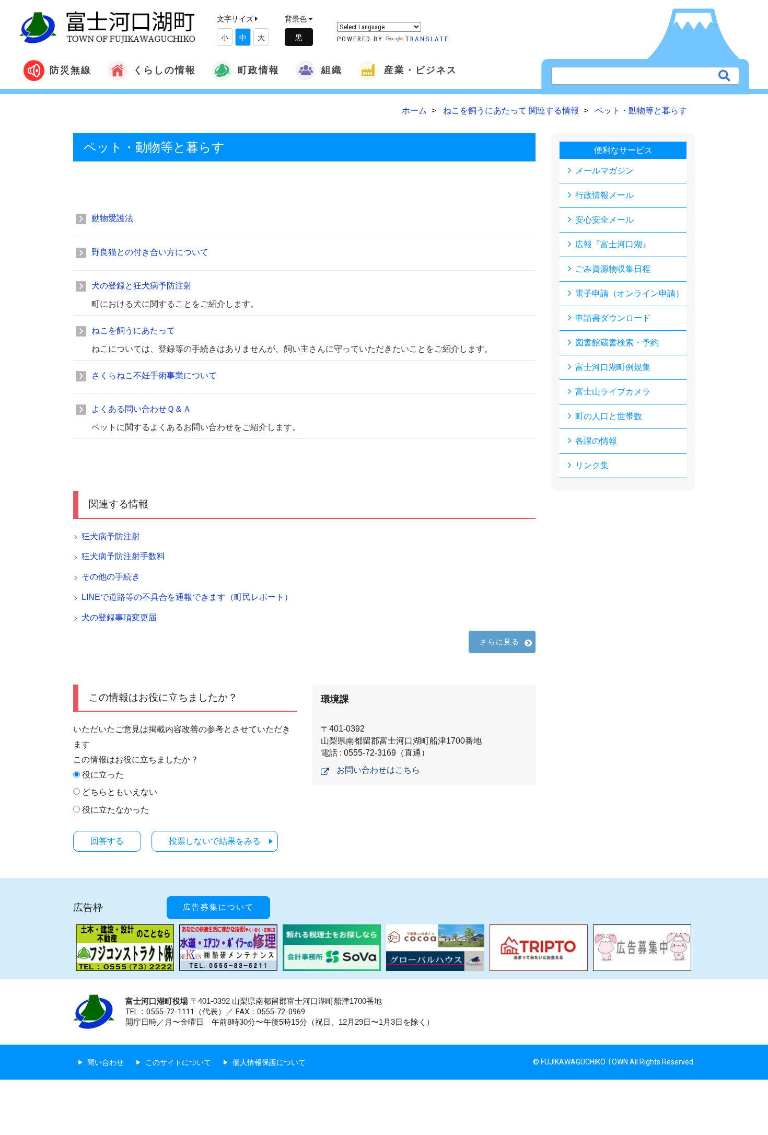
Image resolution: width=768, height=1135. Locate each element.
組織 (331, 69)
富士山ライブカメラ (612, 391)
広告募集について (218, 907)
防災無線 (70, 69)
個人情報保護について (269, 1062)
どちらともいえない (119, 791)
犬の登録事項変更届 (119, 617)
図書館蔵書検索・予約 (617, 342)
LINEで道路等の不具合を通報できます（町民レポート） (187, 597)
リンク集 (592, 465)
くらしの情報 (164, 69)
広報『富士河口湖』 (612, 244)
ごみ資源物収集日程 (612, 268)
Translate (427, 39)
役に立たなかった (115, 809)
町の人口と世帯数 (608, 416)
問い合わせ (105, 1062)
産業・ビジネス (420, 69)
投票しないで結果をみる (215, 841)
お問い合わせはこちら (378, 770)
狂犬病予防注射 (111, 536)
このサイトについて (178, 1062)
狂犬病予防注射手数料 (123, 556)
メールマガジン (604, 170)
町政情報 (259, 69)
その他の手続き (111, 576)
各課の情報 (596, 440)
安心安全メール (604, 219)
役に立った (103, 774)
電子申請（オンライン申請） (629, 293)
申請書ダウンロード (612, 318)
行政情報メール (604, 195)
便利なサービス (623, 150)
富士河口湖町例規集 (612, 367)
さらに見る (499, 642)
